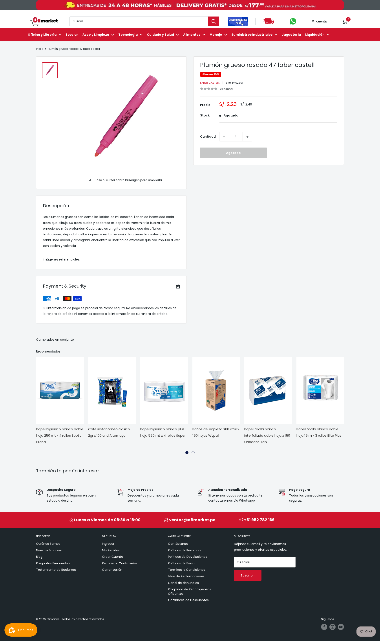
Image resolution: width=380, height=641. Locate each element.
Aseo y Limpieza (95, 34)
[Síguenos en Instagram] (332, 627)
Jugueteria (291, 34)
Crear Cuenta (112, 556)
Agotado (233, 153)
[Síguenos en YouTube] (341, 627)
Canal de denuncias (183, 583)
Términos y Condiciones (186, 569)
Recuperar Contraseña (119, 563)
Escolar (72, 34)
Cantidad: (208, 136)
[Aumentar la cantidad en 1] (247, 136)
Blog (39, 556)
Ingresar (108, 543)
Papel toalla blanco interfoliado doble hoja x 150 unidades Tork (267, 435)
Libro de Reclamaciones (186, 576)
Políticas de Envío (181, 563)
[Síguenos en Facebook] (324, 627)
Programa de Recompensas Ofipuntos (189, 591)
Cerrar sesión (112, 569)
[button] (186, 452)
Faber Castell (209, 83)
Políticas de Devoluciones (187, 556)
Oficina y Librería (42, 34)
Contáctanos (178, 543)
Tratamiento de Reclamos (56, 569)
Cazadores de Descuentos (188, 600)
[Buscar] (213, 21)
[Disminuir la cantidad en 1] (224, 136)
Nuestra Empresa (49, 550)
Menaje (216, 34)
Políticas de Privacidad (185, 550)
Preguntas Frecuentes (53, 563)
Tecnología (128, 34)
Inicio (39, 49)
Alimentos (191, 34)
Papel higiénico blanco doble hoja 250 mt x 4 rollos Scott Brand (59, 435)
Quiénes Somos (48, 543)
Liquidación (315, 34)
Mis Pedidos (111, 550)
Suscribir (248, 575)
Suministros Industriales (251, 34)
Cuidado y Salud (160, 34)
